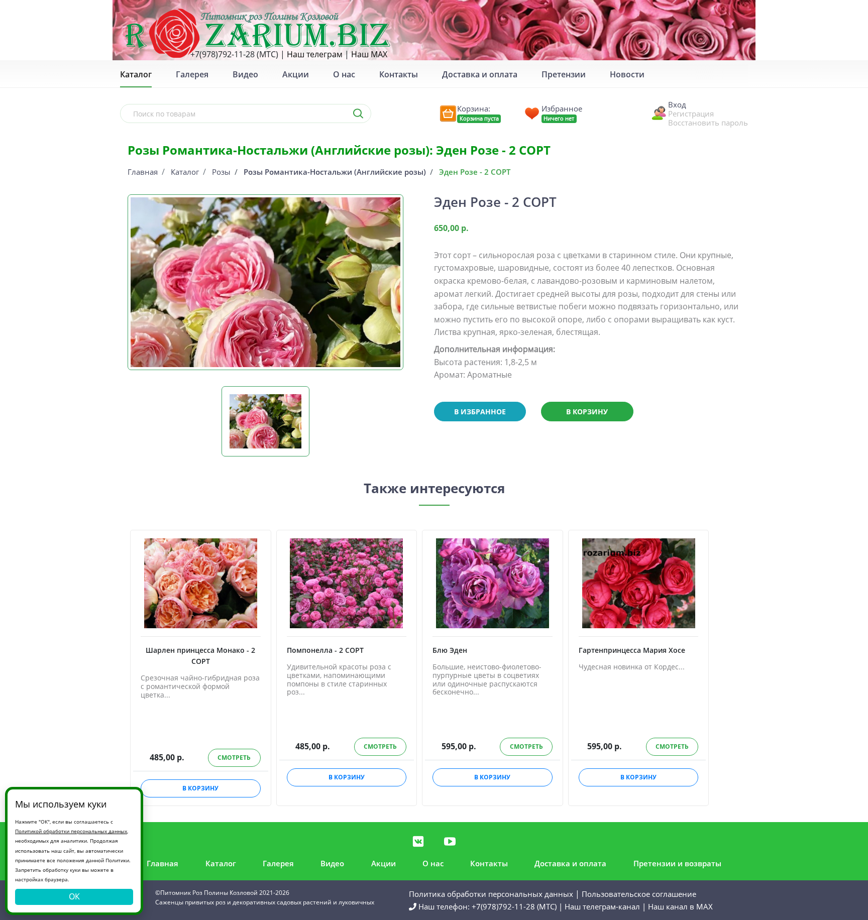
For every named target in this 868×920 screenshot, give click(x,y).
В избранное (480, 411)
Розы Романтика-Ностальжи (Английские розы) (335, 172)
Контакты (398, 74)
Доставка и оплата (479, 74)
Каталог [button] (136, 74)
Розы (221, 172)
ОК (74, 896)
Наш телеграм (315, 54)
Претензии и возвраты (677, 863)
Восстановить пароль (708, 123)
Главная (143, 172)
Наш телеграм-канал (602, 906)
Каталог (185, 172)
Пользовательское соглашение (639, 894)
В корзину (587, 411)
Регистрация (691, 113)
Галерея (192, 74)
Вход (677, 104)
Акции (295, 74)
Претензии (563, 74)
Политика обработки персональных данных (491, 894)
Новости (627, 74)
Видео (245, 74)
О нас (344, 74)
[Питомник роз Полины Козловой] (257, 32)
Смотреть (234, 757)
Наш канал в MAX (680, 906)
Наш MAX (369, 54)
